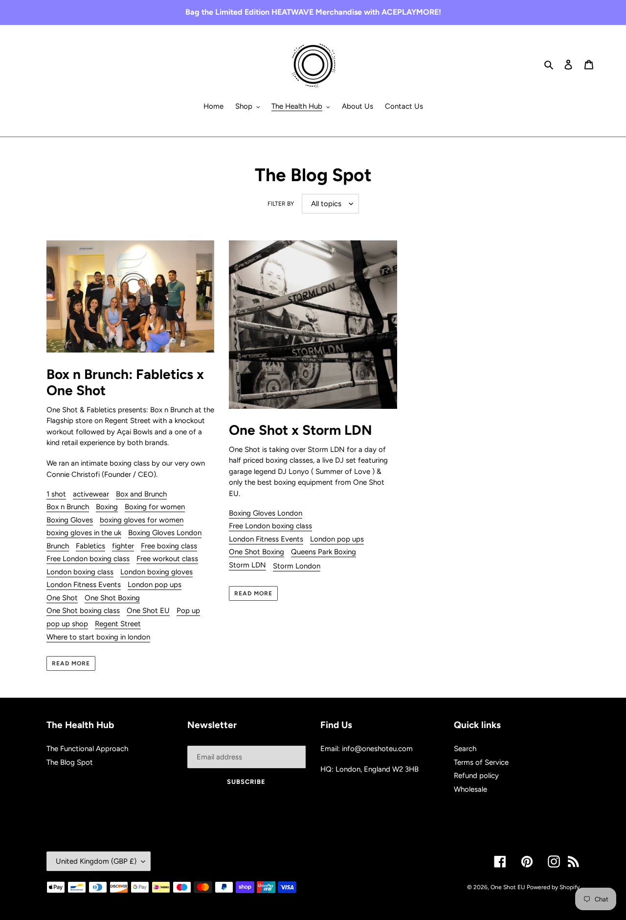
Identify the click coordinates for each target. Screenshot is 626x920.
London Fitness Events (83, 584)
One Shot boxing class (83, 610)
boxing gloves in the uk (83, 532)
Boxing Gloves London (164, 532)
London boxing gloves (156, 571)
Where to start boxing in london (98, 637)
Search (465, 748)
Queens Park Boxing (323, 551)
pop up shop (67, 623)
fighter (123, 546)
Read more (71, 663)
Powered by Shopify (553, 887)
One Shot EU (148, 610)
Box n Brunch (67, 506)
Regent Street (118, 623)
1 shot (56, 494)
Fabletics (90, 546)
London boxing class (79, 571)
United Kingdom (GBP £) (96, 861)
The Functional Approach (87, 748)
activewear (91, 494)
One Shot (62, 597)
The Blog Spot (69, 762)
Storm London (296, 566)
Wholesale (470, 789)
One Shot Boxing (112, 597)
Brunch (57, 546)
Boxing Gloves (69, 520)
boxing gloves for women (141, 520)
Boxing (107, 506)
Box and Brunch (141, 494)
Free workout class (167, 558)
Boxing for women (155, 506)
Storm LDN (247, 565)
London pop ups (154, 584)
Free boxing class (169, 546)
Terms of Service (481, 762)
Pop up (188, 610)
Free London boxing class (88, 558)
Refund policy (476, 775)
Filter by (281, 203)
